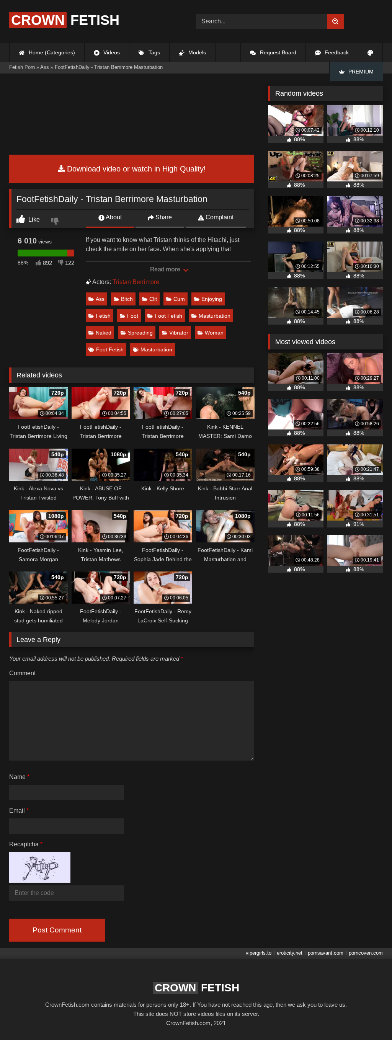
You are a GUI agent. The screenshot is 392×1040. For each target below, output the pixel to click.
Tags (153, 52)
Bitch (127, 299)
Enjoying (211, 299)
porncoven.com (366, 953)
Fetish (65, 20)
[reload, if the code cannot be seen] (39, 880)
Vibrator (178, 333)
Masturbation (214, 316)
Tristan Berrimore (136, 282)
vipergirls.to (258, 953)
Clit (153, 299)
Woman (214, 333)
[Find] (335, 21)
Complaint (219, 217)
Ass (100, 299)
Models (196, 52)
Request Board (277, 52)
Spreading (140, 333)
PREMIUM (360, 72)
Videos (111, 52)
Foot (132, 316)
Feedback (336, 52)
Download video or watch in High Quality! (135, 169)
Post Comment (57, 930)
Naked (103, 333)
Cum (179, 299)
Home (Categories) (51, 52)
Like (33, 219)
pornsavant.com (325, 953)
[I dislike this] (55, 222)
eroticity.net (289, 953)
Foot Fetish (168, 316)
